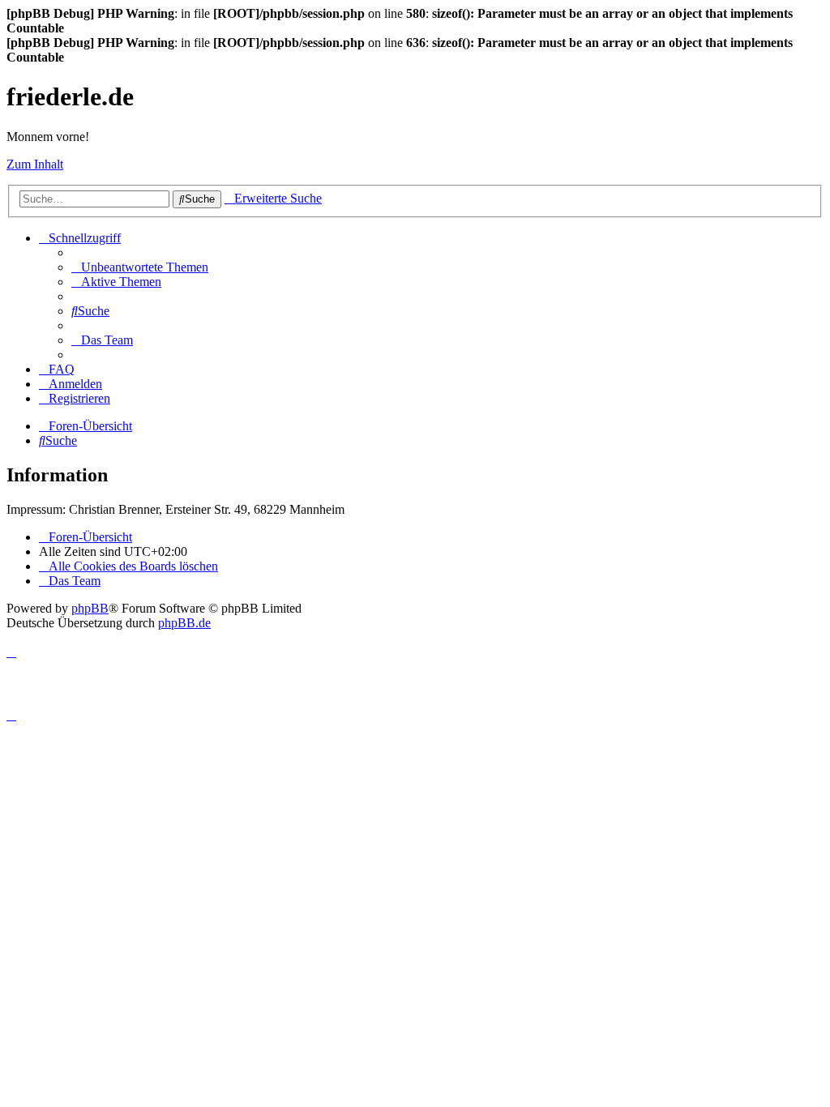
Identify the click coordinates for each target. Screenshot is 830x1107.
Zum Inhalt (34, 164)
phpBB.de (184, 623)
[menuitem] (139, 267)
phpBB (90, 608)
